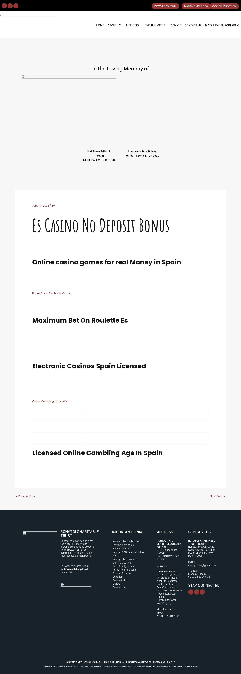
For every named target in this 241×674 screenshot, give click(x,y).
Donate (175, 25)
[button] (115, 25)
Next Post (218, 496)
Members (133, 25)
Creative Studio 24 (166, 662)
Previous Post (25, 496)
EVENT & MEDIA (155, 25)
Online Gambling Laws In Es (49, 401)
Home (100, 25)
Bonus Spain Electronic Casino (51, 293)
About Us (114, 25)
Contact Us (193, 25)
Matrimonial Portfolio (222, 25)
